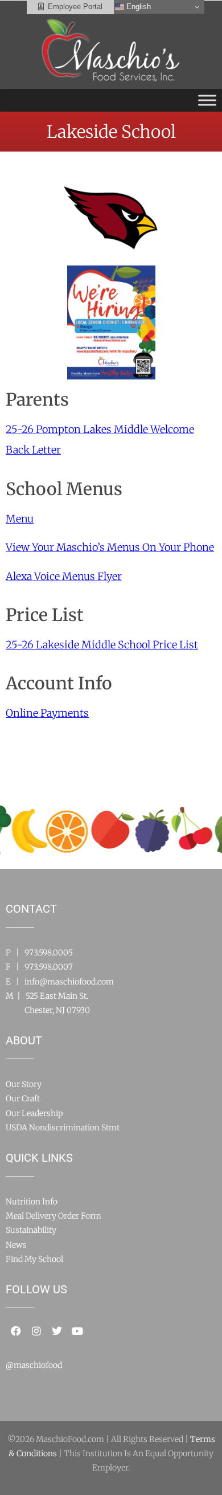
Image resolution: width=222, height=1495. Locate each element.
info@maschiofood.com (69, 982)
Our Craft (23, 1098)
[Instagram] (36, 1331)
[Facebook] (16, 1331)
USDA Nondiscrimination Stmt (63, 1127)
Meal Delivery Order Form (53, 1216)
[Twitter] (57, 1331)
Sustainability (31, 1230)
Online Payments (47, 713)
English (137, 6)
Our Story (24, 1084)
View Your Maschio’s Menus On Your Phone (110, 547)
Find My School (34, 1259)
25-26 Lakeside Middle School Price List (102, 644)
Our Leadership (34, 1113)
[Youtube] (77, 1331)
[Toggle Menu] (207, 100)
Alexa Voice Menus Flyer (64, 576)
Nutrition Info (31, 1201)
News (16, 1245)
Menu (20, 518)
